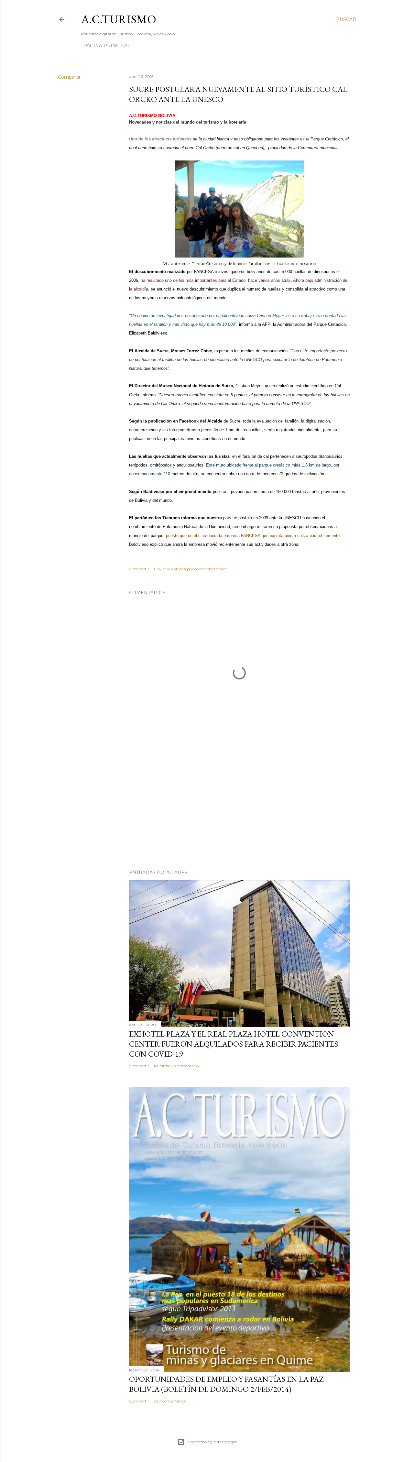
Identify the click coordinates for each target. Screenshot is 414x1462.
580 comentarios (170, 1401)
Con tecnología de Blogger (212, 1441)
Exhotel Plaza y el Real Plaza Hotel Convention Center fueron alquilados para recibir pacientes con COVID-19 (233, 1044)
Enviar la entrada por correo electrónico (190, 568)
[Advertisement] (239, 808)
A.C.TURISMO (118, 19)
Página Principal (106, 46)
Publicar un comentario (176, 1065)
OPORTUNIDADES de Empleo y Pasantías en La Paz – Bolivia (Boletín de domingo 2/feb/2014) (229, 1384)
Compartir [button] (69, 77)
